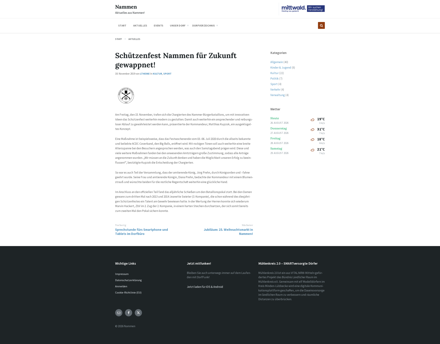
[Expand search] (321, 25)
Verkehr (275, 89)
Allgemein (276, 62)
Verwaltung (277, 95)
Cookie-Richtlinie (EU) (128, 292)
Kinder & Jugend (280, 67)
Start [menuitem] (122, 25)
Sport (167, 73)
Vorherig (120, 225)
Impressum (122, 274)
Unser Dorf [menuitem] (177, 25)
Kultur (157, 73)
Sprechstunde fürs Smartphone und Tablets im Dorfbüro (141, 232)
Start (118, 39)
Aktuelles (134, 39)
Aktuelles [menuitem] (140, 25)
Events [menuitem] (158, 25)
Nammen (126, 6)
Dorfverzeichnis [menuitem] (203, 25)
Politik (274, 78)
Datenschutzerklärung (128, 280)
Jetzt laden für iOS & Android (205, 287)
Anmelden (121, 286)
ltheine (145, 73)
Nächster (247, 225)
